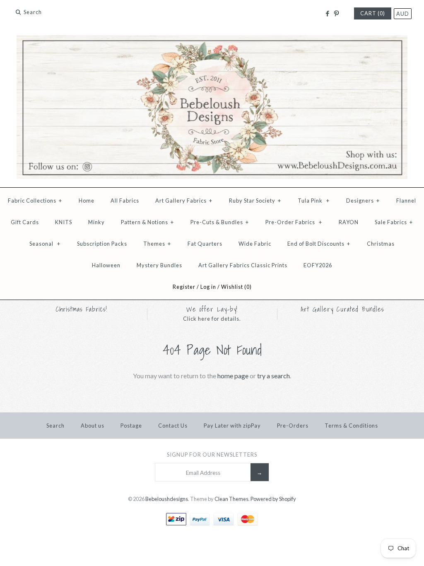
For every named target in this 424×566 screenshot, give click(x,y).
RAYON (349, 222)
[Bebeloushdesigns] (212, 40)
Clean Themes (231, 499)
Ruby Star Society (255, 200)
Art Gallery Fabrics (183, 200)
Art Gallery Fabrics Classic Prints (242, 265)
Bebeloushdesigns (166, 499)
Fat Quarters (205, 243)
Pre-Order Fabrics (293, 222)
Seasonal (44, 243)
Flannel (406, 200)
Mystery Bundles (159, 265)
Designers (363, 200)
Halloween (106, 265)
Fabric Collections (35, 200)
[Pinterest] (336, 13)
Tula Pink (314, 200)
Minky (96, 222)
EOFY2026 (318, 265)
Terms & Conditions (351, 425)
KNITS (63, 222)
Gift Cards (25, 222)
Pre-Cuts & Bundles (219, 222)
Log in (208, 286)
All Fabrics (125, 200)
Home (86, 200)
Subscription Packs (102, 243)
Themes (157, 243)
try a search (273, 376)
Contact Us (173, 425)
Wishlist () (236, 286)
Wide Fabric (254, 243)
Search (55, 425)
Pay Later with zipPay (232, 425)
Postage (131, 425)
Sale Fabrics (394, 222)
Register (184, 286)
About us (92, 425)
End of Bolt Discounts (318, 243)
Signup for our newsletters (212, 454)
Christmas (381, 243)
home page (232, 376)
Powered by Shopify (273, 499)
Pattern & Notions (147, 222)
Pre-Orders (292, 425)
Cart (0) (372, 13)
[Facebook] (327, 13)
